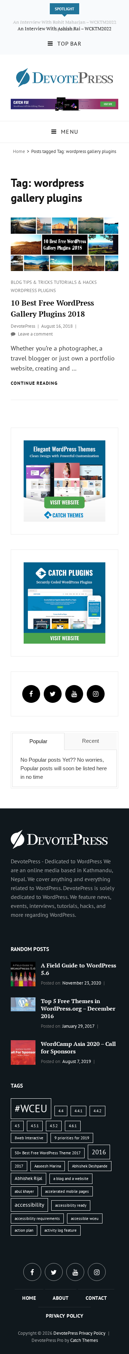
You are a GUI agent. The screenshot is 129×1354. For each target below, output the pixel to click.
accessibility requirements (37, 1218)
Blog (17, 282)
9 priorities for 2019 (71, 1137)
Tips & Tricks (38, 282)
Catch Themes (84, 1340)
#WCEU (31, 1108)
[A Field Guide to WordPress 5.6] (23, 973)
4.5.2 (54, 1125)
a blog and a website (71, 1178)
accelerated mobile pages (67, 1191)
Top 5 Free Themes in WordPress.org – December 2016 (78, 1008)
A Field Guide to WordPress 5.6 (78, 969)
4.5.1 (35, 1125)
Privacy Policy (64, 1316)
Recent (90, 741)
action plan (24, 1230)
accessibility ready (70, 1205)
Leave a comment (35, 334)
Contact (96, 1298)
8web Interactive (29, 1137)
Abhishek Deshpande (90, 1166)
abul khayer (24, 1191)
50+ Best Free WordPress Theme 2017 (48, 1152)
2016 (99, 1152)
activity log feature (60, 1230)
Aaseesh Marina (47, 1166)
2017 (19, 1166)
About (61, 1298)
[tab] (38, 741)
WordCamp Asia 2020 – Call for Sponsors (78, 1047)
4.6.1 (73, 1125)
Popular (38, 741)
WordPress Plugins (33, 290)
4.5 (17, 1125)
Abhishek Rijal (28, 1178)
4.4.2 (97, 1110)
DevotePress (23, 326)
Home (19, 151)
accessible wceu (85, 1218)
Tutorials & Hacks (75, 282)
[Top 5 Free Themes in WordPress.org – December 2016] (23, 1003)
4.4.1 (78, 1110)
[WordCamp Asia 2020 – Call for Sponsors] (23, 1052)
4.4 (60, 1110)
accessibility (29, 1204)
